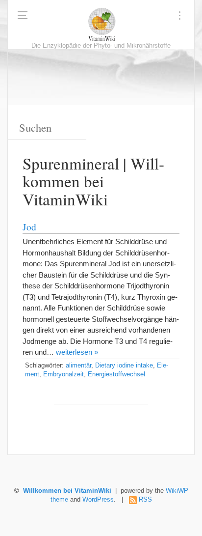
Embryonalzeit (63, 374)
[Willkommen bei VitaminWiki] (101, 24)
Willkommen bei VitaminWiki (67, 490)
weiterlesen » (77, 352)
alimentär (78, 365)
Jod (29, 226)
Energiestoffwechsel (116, 374)
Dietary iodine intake (124, 365)
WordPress (98, 499)
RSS (145, 499)
